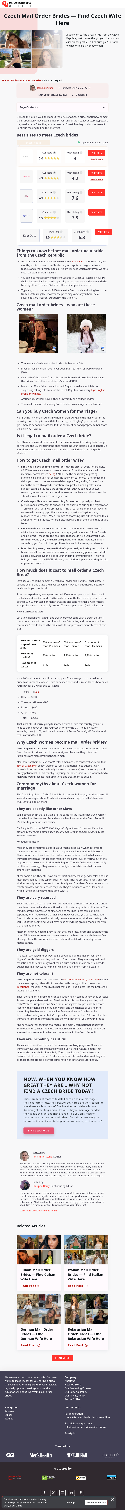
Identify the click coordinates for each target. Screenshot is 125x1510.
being (52, 474)
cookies (22, 1499)
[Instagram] (62, 1493)
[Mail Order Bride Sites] (16, 4)
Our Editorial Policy (76, 1392)
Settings (70, 1502)
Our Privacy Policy (75, 1395)
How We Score (73, 1384)
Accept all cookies (96, 1502)
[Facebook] (44, 1493)
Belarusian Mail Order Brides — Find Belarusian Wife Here (86, 1334)
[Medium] (72, 1493)
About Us (70, 1381)
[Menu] (120, 3)
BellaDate (77, 261)
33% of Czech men (27, 765)
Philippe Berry (41, 1186)
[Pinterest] (81, 1493)
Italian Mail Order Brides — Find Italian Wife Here (85, 1274)
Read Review (97, 159)
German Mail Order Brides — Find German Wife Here (36, 1334)
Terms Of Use (72, 1399)
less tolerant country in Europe (81, 979)
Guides (8, 1415)
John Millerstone (45, 87)
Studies (9, 1418)
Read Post (28, 1286)
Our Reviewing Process (78, 1388)
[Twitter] (53, 1493)
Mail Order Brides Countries (26, 80)
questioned (23, 987)
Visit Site (96, 153)
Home (5, 80)
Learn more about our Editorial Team (38, 1210)
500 (37, 691)
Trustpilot (70, 1433)
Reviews (9, 1411)
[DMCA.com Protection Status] (111, 1478)
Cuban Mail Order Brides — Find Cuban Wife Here (37, 1274)
